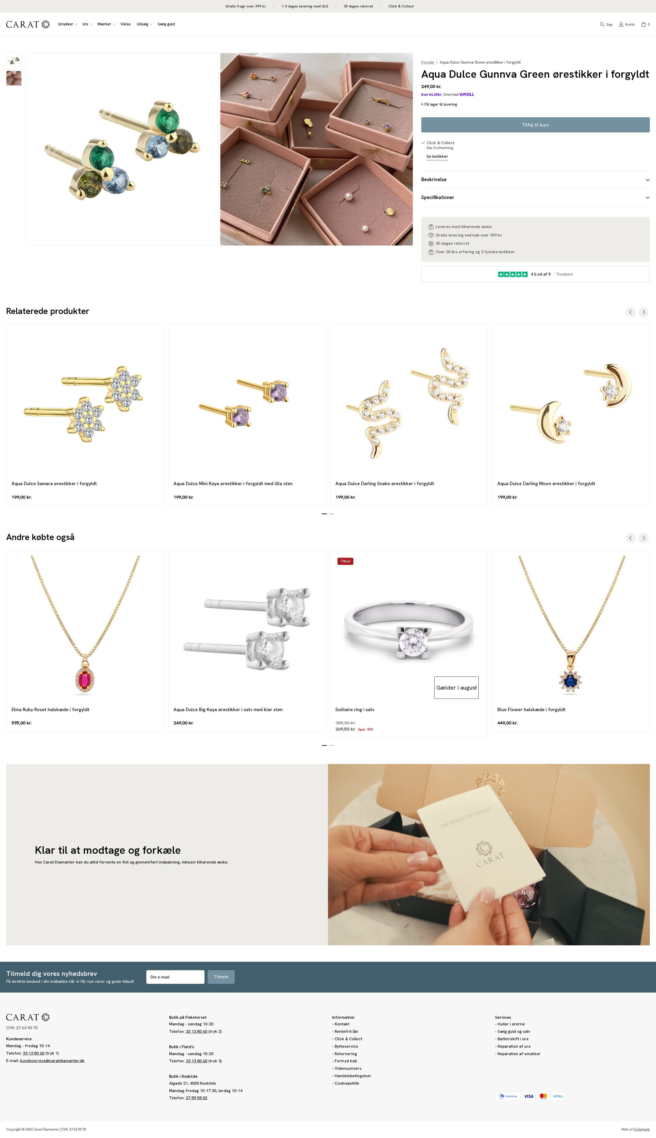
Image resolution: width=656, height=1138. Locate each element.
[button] (67, 24)
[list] (219, 149)
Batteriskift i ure (513, 1039)
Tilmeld (221, 976)
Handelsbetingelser (353, 1075)
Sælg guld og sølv (514, 1031)
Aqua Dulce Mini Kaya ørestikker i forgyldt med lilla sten (233, 483)
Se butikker (437, 156)
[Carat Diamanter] (28, 24)
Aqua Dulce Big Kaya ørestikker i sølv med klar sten (228, 709)
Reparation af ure (514, 1046)
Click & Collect (348, 1039)
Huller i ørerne (511, 1024)
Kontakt (342, 1024)
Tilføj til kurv (535, 125)
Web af (635, 1129)
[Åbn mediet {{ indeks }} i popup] (122, 149)
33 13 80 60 (33, 1053)
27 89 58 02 (196, 1098)
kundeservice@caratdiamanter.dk (52, 1060)
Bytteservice (346, 1046)
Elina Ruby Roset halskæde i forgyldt (50, 709)
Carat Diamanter (46, 1129)
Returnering (346, 1053)
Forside (427, 62)
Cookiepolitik (347, 1083)
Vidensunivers (348, 1068)
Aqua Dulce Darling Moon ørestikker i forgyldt (546, 483)
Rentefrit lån (346, 1031)
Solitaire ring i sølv (354, 709)
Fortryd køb (346, 1061)
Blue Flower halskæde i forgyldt (531, 709)
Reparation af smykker (519, 1053)
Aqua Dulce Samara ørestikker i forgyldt (54, 483)
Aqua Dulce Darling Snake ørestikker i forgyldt (384, 483)
